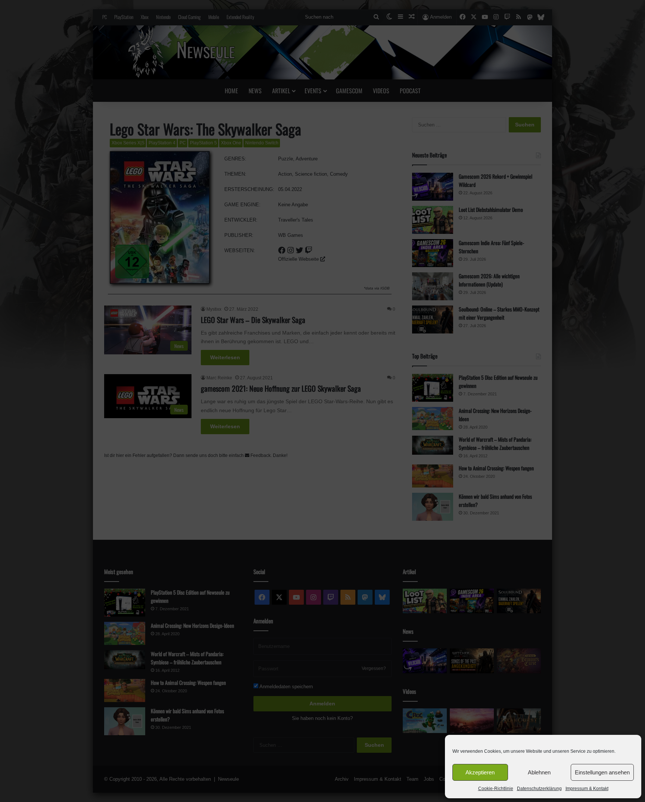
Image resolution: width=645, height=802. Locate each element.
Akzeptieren (480, 772)
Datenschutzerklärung (539, 788)
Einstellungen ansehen (602, 772)
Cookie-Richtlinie (495, 788)
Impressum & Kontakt (586, 788)
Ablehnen (539, 772)
